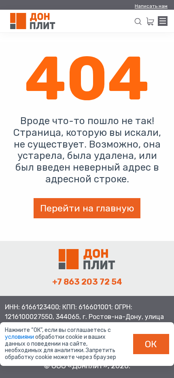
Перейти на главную (87, 208)
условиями (20, 337)
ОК (151, 344)
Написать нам (151, 6)
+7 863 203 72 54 (87, 282)
